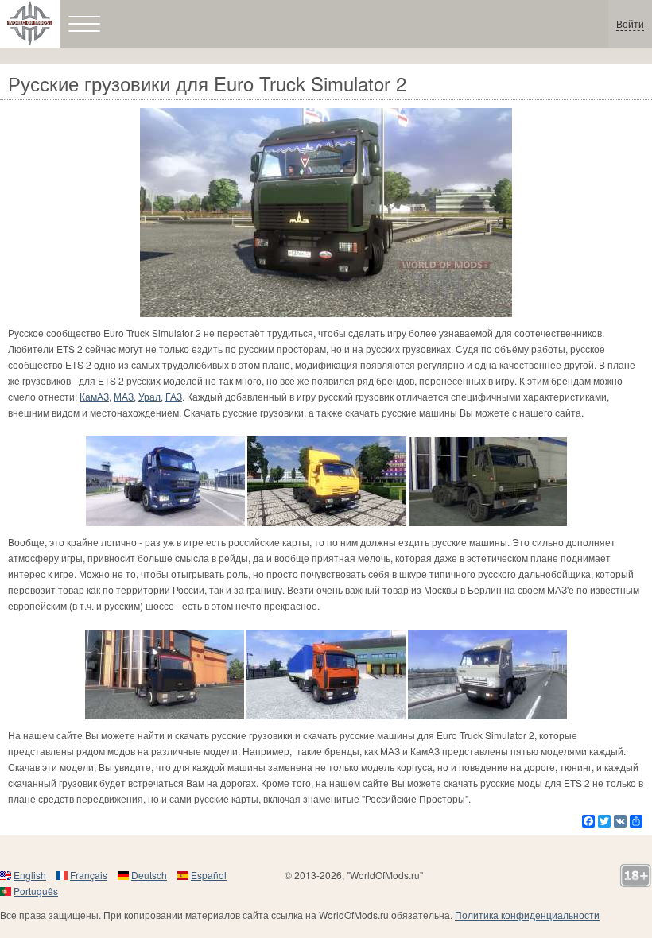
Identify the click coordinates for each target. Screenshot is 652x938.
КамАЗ (94, 396)
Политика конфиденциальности (527, 914)
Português (36, 890)
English (30, 875)
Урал (149, 396)
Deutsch (149, 875)
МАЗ (124, 396)
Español (209, 875)
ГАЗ (173, 396)
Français (88, 875)
